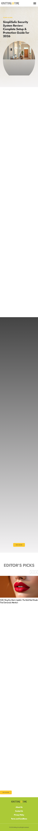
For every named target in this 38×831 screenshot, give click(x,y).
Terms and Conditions (19, 818)
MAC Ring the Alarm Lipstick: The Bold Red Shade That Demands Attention (19, 601)
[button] (35, 3)
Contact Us (19, 811)
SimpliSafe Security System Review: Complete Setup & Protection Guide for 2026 (16, 29)
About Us (19, 807)
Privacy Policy (19, 815)
